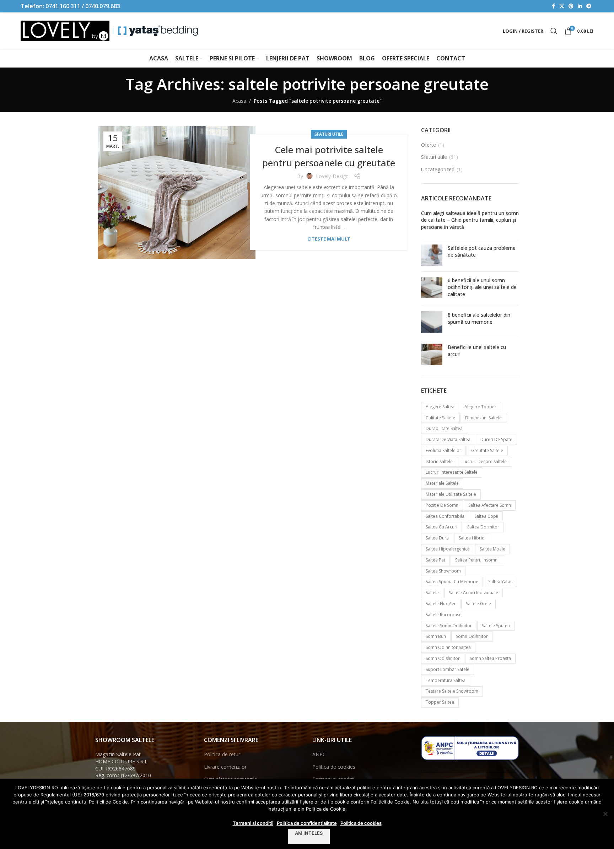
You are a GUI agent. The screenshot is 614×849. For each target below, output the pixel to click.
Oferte (428, 144)
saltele (432, 593)
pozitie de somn (442, 505)
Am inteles (309, 833)
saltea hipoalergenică (448, 549)
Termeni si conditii (253, 823)
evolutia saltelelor (443, 450)
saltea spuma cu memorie (452, 582)
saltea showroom (443, 571)
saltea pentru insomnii (477, 560)
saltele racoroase (444, 615)
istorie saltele (439, 461)
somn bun (436, 636)
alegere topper (480, 407)
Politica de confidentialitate (307, 823)
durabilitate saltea (444, 428)
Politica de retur (222, 754)
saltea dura (437, 538)
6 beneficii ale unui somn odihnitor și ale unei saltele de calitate (482, 287)
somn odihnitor (472, 636)
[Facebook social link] (553, 6)
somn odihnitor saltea (448, 647)
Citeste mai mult (328, 239)
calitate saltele (440, 418)
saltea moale (492, 549)
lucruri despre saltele (485, 461)
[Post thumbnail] (431, 255)
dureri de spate (496, 439)
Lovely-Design (332, 176)
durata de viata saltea (448, 439)
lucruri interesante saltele (452, 472)
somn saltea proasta (490, 658)
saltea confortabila (445, 516)
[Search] (554, 31)
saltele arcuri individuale (473, 593)
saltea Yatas (500, 582)
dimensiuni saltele (483, 418)
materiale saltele (442, 483)
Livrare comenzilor (225, 766)
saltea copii (486, 516)
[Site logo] (65, 30)
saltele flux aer (441, 604)
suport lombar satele (447, 669)
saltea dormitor (483, 527)
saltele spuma (496, 626)
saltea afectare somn (489, 505)
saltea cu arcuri (441, 527)
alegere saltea (440, 407)
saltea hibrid (472, 538)
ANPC (319, 754)
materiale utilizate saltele (451, 494)
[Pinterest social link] (571, 6)
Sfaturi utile (328, 134)
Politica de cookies (333, 766)
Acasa (239, 100)
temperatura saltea (445, 680)
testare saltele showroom (452, 691)
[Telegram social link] (588, 6)
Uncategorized (437, 169)
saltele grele (478, 604)
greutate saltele (487, 450)
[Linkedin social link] (580, 6)
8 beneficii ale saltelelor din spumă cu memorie (479, 318)
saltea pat (435, 560)
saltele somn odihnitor (449, 626)
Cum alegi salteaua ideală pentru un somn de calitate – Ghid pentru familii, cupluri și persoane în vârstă (470, 220)
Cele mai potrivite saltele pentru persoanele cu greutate (328, 156)
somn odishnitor (443, 658)
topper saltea (440, 702)
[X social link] (561, 6)
